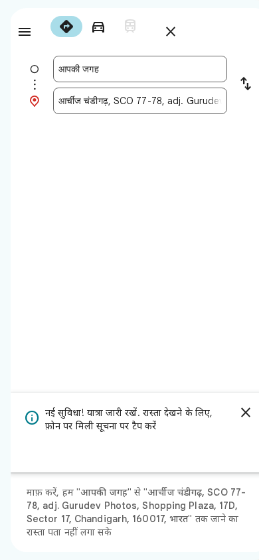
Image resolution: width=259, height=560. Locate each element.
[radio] (66, 26)
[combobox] (140, 69)
